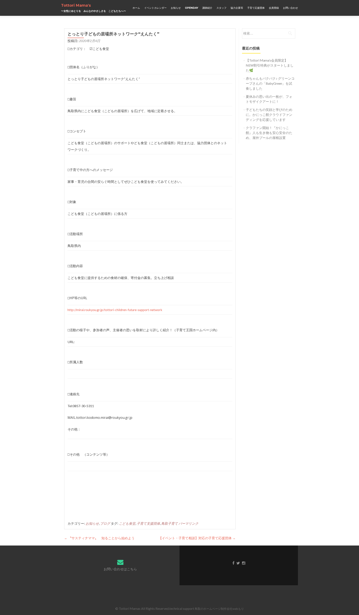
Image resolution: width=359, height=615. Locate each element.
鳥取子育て (169, 523)
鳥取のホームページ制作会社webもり (219, 608)
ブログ (105, 523)
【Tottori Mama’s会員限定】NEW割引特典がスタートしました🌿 (270, 65)
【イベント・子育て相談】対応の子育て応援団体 (197, 538)
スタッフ (221, 7)
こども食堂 (127, 523)
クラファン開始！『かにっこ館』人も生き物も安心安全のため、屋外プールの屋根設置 (269, 133)
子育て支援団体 (148, 523)
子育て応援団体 (256, 7)
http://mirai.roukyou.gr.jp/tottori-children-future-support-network (115, 310)
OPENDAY (191, 7)
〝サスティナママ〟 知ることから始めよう (99, 538)
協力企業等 (237, 7)
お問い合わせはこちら (120, 569)
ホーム (136, 7)
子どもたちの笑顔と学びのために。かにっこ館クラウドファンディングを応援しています (269, 115)
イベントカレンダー (155, 7)
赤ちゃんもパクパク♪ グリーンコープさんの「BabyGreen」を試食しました (270, 83)
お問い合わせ (290, 7)
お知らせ (176, 7)
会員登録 (274, 7)
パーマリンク (188, 523)
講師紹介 (207, 7)
